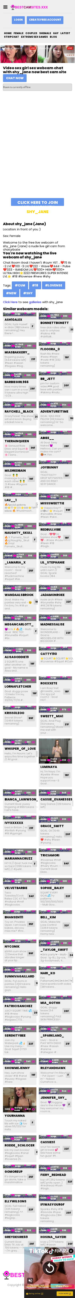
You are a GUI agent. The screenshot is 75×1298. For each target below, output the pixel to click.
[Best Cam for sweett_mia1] (55, 709)
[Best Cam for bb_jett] (55, 373)
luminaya (48, 767)
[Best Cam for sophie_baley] (55, 881)
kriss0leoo (14, 713)
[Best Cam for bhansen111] (19, 912)
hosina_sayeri (53, 1237)
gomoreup (14, 1172)
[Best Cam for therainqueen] (19, 434)
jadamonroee (52, 595)
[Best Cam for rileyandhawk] (55, 1061)
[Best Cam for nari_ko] (55, 968)
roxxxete (48, 683)
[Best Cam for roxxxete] (55, 678)
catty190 (48, 654)
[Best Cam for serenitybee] (19, 1028)
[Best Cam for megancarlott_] (19, 617)
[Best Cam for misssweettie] (55, 496)
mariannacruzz (18, 858)
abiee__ (47, 438)
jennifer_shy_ (53, 1098)
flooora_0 (50, 349)
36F (33, 447)
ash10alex (13, 320)
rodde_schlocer (19, 1145)
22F (68, 601)
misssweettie (52, 503)
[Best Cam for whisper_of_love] (19, 742)
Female (18, 33)
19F (67, 357)
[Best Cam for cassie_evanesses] (55, 792)
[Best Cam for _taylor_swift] (55, 943)
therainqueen (17, 441)
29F (32, 388)
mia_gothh (50, 1003)
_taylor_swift (54, 950)
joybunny (49, 467)
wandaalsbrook (19, 595)
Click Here (10, 302)
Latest (65, 33)
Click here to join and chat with (37, 203)
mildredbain (15, 470)
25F (31, 570)
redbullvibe (50, 529)
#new (11, 293)
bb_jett (47, 379)
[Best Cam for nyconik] (19, 941)
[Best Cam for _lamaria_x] (19, 555)
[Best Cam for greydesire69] (19, 1230)
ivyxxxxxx (14, 823)
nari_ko (47, 973)
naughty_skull (18, 533)
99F (68, 510)
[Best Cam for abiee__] (55, 433)
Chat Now (15, 78)
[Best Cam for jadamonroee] (55, 588)
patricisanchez (18, 1006)
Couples (31, 33)
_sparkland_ (52, 1035)
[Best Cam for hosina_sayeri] (55, 1230)
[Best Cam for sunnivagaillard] (19, 969)
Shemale (45, 33)
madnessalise (52, 624)
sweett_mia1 (51, 716)
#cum (20, 285)
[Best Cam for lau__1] (19, 495)
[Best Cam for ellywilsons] (19, 1196)
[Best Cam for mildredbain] (19, 463)
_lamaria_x (15, 562)
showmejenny (17, 1068)
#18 (35, 285)
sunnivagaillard (19, 976)
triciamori (49, 855)
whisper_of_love (20, 749)
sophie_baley (52, 888)
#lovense (53, 285)
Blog (53, 36)
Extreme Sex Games (34, 36)
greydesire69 (16, 1237)
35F (31, 924)
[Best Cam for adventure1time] (55, 404)
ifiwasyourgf (52, 1204)
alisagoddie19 (17, 657)
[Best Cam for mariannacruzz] (19, 851)
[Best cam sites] (31, 7)
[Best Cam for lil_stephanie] (55, 555)
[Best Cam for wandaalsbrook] (19, 588)
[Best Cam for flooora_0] (55, 344)
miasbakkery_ (17, 352)
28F (66, 446)
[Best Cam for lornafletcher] (19, 679)
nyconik (12, 946)
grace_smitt (52, 826)
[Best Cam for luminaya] (55, 751)
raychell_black (19, 411)
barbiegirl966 (17, 382)
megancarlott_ (19, 624)
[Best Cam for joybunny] (55, 462)
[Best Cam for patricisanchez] (19, 999)
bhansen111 (14, 917)
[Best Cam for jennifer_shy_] (55, 1090)
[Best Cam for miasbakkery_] (19, 345)
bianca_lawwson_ (22, 799)
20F (66, 385)
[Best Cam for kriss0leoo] (19, 708)
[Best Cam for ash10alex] (19, 314)
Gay (55, 33)
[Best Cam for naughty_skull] (19, 526)
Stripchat (11, 36)
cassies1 (47, 1142)
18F (67, 475)
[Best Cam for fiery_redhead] (55, 1168)
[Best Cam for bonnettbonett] (55, 316)
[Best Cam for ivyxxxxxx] (19, 817)
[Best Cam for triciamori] (55, 850)
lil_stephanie (52, 562)
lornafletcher (18, 686)
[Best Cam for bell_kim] (55, 912)
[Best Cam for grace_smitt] (55, 819)
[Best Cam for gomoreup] (19, 1167)
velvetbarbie (16, 888)
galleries (35, 302)
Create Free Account (45, 20)
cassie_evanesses (56, 799)
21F (33, 359)
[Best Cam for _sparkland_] (55, 1028)
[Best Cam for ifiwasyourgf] (55, 1197)
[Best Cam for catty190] (55, 649)
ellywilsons (15, 1201)
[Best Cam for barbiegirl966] (19, 375)
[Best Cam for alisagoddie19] (19, 650)
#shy (28, 293)
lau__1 (11, 500)
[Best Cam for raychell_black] (19, 404)
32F (66, 925)
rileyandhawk (53, 1068)
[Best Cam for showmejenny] (19, 1061)
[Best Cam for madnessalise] (55, 617)
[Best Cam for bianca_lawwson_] (19, 792)
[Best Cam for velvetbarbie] (19, 881)
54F (66, 863)
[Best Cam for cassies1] (55, 1137)
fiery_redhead (53, 1175)
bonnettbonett (54, 323)
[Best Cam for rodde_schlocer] (19, 1138)
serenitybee (15, 1035)
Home (8, 33)
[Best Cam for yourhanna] (19, 1099)
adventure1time (54, 411)
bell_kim (48, 917)
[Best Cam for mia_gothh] (55, 998)
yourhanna (15, 1116)
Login (18, 20)
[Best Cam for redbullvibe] (55, 524)
